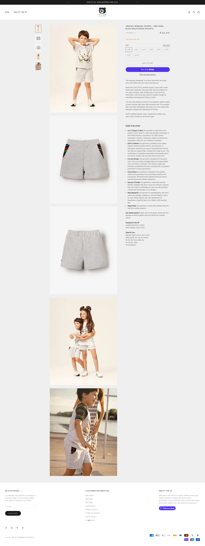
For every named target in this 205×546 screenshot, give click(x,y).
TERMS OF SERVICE (92, 513)
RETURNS (89, 502)
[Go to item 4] (38, 57)
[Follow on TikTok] (23, 528)
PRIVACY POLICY (91, 510)
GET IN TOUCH (90, 517)
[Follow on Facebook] (6, 528)
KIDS (7, 12)
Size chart (166, 45)
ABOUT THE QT (20, 12)
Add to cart (147, 63)
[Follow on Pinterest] (17, 528)
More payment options (148, 74)
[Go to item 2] (38, 38)
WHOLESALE (90, 506)
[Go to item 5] (38, 66)
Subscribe (13, 513)
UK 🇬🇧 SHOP (89, 520)
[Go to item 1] (38, 29)
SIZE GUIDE (89, 495)
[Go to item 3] (38, 47)
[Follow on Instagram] (12, 528)
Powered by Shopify (26, 537)
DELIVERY (89, 499)
